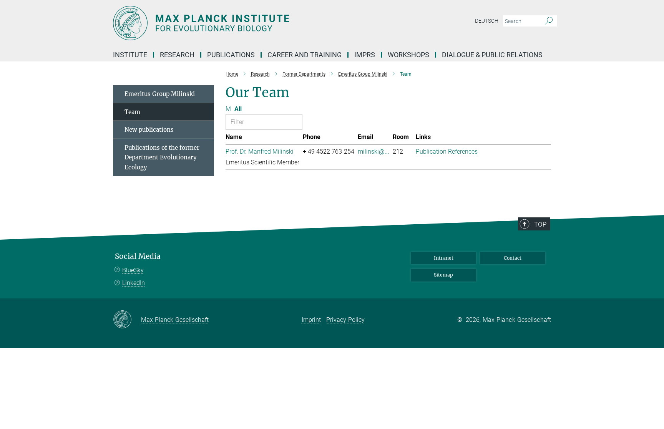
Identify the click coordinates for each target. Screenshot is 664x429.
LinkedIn (133, 283)
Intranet (443, 258)
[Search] (549, 21)
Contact (512, 258)
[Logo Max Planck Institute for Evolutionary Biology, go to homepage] (257, 23)
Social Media (138, 256)
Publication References (447, 151)
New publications (149, 129)
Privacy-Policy (345, 319)
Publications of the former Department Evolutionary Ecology (161, 157)
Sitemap (443, 275)
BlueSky (133, 270)
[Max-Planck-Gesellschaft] (127, 320)
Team (132, 112)
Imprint (311, 319)
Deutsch (486, 21)
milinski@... (373, 151)
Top (540, 224)
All (238, 109)
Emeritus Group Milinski (159, 94)
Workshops (408, 55)
